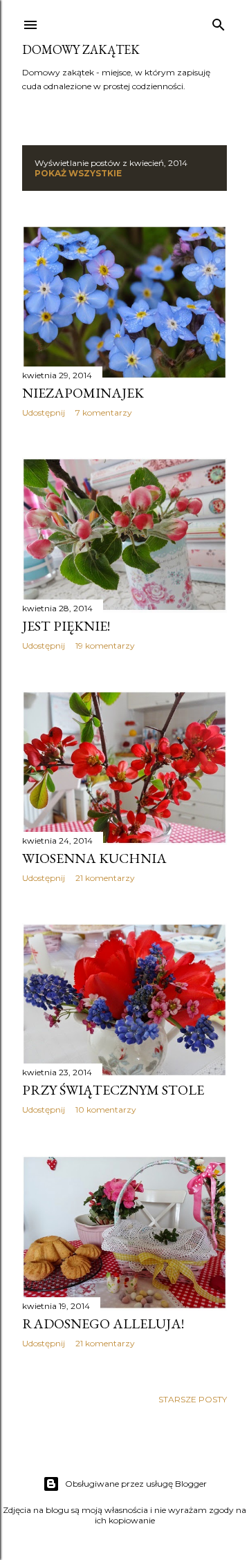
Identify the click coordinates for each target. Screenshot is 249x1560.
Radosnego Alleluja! (103, 1323)
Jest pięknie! (66, 626)
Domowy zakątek (81, 49)
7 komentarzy (103, 412)
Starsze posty (192, 1399)
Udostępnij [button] (43, 412)
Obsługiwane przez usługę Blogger (136, 1483)
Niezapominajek (83, 393)
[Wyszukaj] (218, 21)
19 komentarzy (105, 645)
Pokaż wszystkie (78, 173)
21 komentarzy (105, 878)
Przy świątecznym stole (113, 1090)
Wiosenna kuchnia (94, 858)
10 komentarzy (105, 1109)
